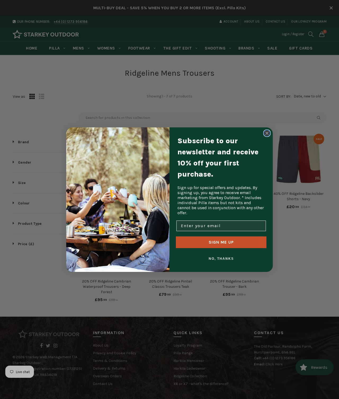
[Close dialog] (267, 133)
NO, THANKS (221, 259)
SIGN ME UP (221, 242)
